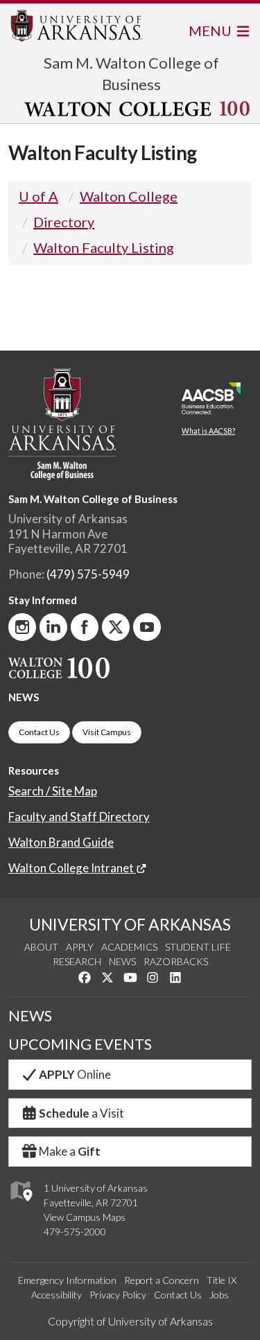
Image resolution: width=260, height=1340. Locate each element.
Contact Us (39, 732)
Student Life (198, 947)
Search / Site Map (52, 791)
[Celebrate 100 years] (131, 108)
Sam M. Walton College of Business (92, 499)
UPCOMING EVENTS (80, 1044)
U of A (38, 196)
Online (75, 1074)
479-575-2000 (75, 1231)
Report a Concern (161, 1280)
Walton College (128, 196)
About (41, 947)
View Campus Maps (84, 1217)
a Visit (81, 1113)
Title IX (221, 1280)
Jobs (219, 1295)
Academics (129, 947)
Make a (70, 1151)
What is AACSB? (208, 431)
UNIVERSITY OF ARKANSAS (130, 924)
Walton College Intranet (72, 868)
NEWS (23, 697)
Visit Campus (107, 732)
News (122, 961)
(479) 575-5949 (88, 574)
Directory (63, 221)
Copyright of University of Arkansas (130, 1321)
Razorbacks (176, 961)
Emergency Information (67, 1280)
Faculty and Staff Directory (79, 816)
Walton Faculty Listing (103, 247)
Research (77, 961)
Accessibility (56, 1295)
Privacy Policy (117, 1295)
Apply (80, 947)
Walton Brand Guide (61, 842)
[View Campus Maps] (20, 1204)
